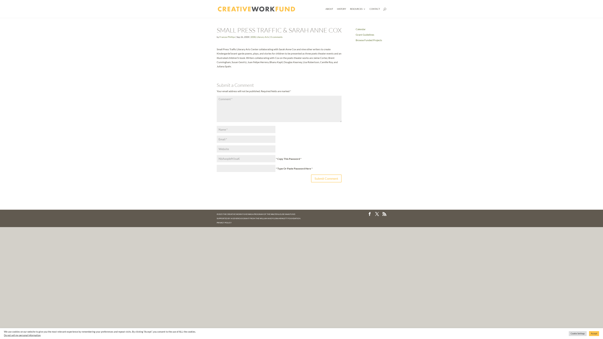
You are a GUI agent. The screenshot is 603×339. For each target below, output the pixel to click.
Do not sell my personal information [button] (22, 335)
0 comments (276, 37)
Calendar (361, 29)
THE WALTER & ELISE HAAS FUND (281, 214)
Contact (374, 9)
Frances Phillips (227, 37)
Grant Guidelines (365, 34)
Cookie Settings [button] (578, 333)
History (341, 9)
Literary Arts (263, 37)
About (329, 9)
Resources (356, 9)
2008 (253, 37)
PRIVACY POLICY (224, 222)
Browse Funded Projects (369, 40)
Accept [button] (594, 333)
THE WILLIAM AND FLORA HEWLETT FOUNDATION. (278, 218)
